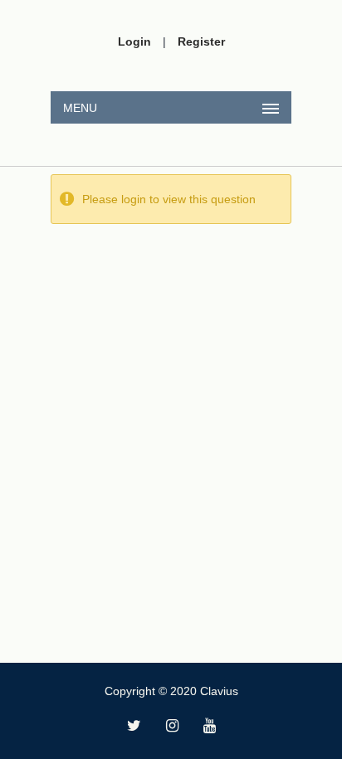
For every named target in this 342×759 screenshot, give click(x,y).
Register (201, 41)
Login (134, 41)
